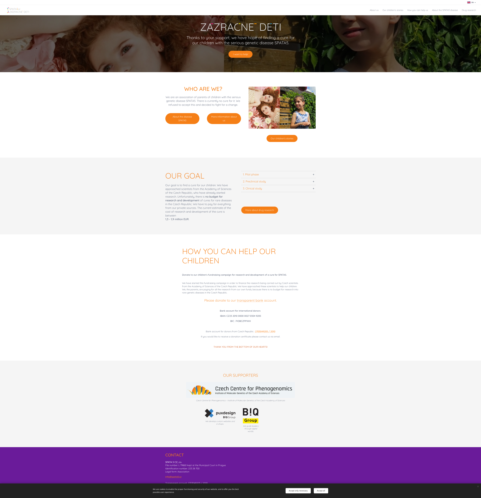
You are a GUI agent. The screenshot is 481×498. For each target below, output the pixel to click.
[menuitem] (375, 10)
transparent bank (250, 300)
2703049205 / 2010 (265, 331)
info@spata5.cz (173, 476)
